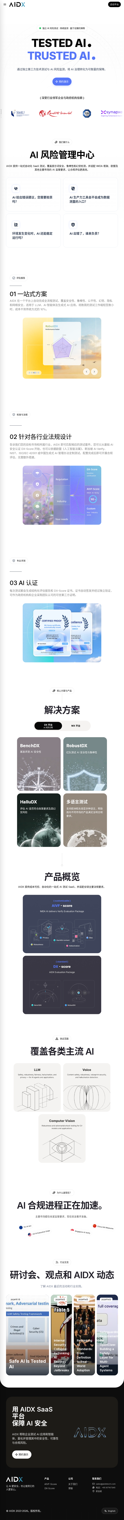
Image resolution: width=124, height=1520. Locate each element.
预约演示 (64, 81)
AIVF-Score (50, 1484)
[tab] (29, 372)
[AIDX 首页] (18, 4)
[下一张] (94, 371)
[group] (27, 1335)
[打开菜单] (5, 4)
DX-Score (49, 1488)
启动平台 (114, 4)
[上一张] (86, 371)
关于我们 (72, 1484)
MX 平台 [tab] (75, 725)
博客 (70, 1488)
